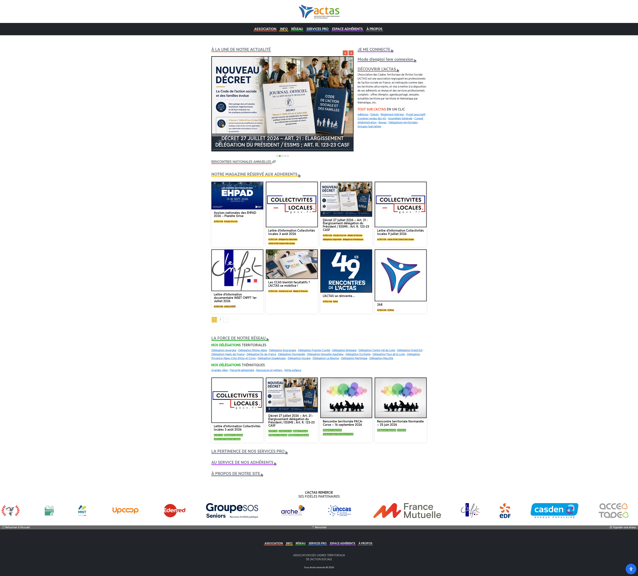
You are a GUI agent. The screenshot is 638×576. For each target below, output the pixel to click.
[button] (265, 29)
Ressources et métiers (269, 370)
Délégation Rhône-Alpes (252, 350)
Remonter (320, 527)
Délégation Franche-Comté (314, 350)
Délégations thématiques (353, 239)
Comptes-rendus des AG (372, 118)
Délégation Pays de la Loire (388, 354)
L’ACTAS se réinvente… (339, 296)
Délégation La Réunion (326, 358)
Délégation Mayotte (381, 358)
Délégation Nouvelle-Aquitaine (325, 354)
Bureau (382, 122)
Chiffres (390, 310)
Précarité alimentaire (242, 370)
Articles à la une (231, 221)
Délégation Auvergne (223, 350)
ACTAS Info (218, 221)
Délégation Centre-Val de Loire (377, 350)
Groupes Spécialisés (369, 126)
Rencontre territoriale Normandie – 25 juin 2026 (400, 423)
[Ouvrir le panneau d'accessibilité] (631, 569)
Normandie (401, 430)
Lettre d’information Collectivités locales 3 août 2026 (291, 232)
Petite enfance (292, 370)
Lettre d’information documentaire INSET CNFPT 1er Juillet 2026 (235, 297)
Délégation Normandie (291, 354)
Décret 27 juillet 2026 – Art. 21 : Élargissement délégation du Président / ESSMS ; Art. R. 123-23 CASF (282, 141)
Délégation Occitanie (358, 354)
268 (379, 304)
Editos (335, 301)
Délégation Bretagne (344, 350)
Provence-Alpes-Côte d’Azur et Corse (338, 434)
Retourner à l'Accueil (17, 527)
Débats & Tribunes (354, 235)
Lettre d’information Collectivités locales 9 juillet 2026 (400, 232)
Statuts (374, 114)
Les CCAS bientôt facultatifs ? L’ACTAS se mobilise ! (289, 284)
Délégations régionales (287, 239)
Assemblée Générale (400, 118)
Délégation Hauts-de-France (228, 354)
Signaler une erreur (624, 527)
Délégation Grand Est (409, 350)
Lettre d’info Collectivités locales (281, 243)
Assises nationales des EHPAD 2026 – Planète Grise (235, 214)
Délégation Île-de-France (261, 354)
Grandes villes (219, 370)
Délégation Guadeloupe (272, 358)
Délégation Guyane (299, 358)
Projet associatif (415, 114)
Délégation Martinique (354, 358)
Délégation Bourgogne (282, 350)
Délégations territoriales (403, 122)
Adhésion (363, 114)
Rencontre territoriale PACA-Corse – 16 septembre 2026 (343, 423)
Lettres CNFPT (230, 306)
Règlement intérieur (392, 114)
